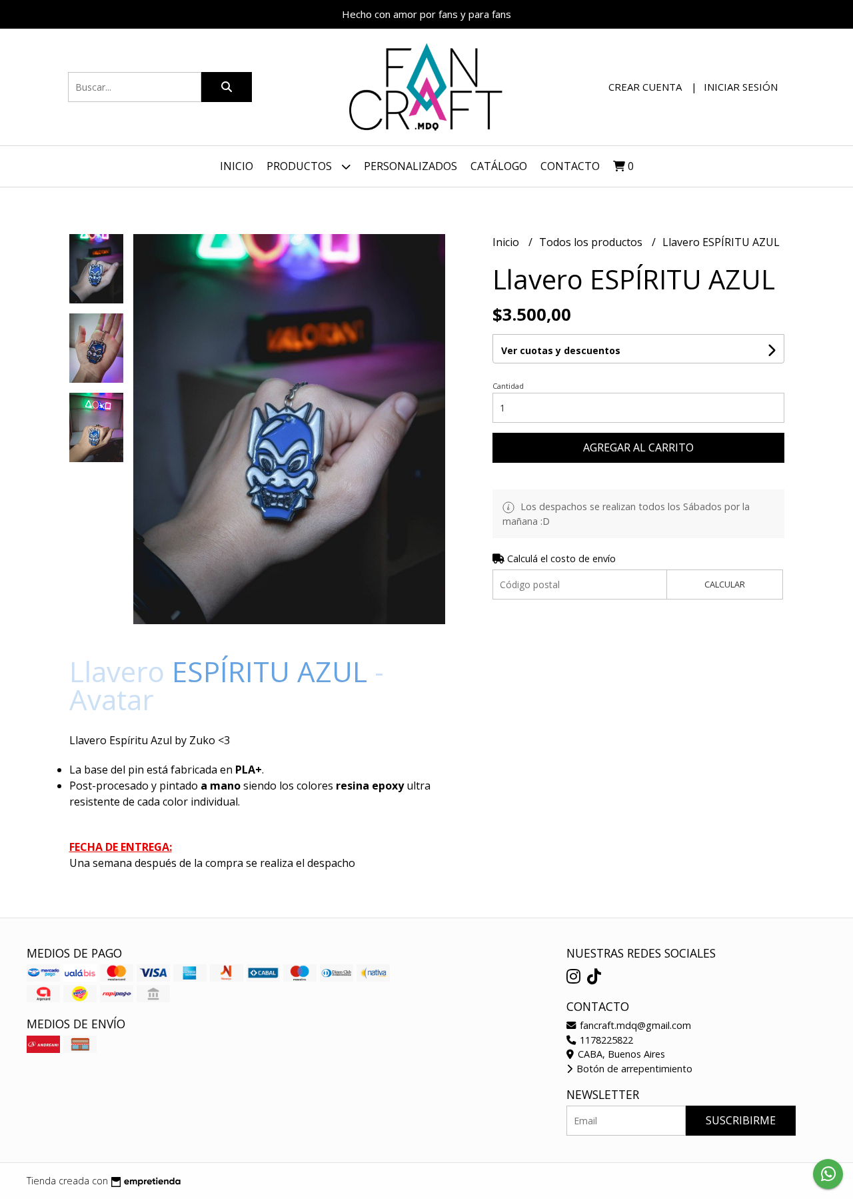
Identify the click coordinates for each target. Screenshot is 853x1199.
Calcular (724, 584)
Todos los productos (592, 242)
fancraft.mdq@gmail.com (634, 1025)
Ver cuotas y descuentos (560, 350)
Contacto (570, 166)
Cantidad (508, 386)
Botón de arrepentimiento (633, 1068)
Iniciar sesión (741, 86)
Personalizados (410, 166)
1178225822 (605, 1040)
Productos (301, 166)
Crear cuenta (645, 86)
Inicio (236, 166)
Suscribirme (741, 1120)
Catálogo (498, 166)
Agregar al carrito (638, 447)
